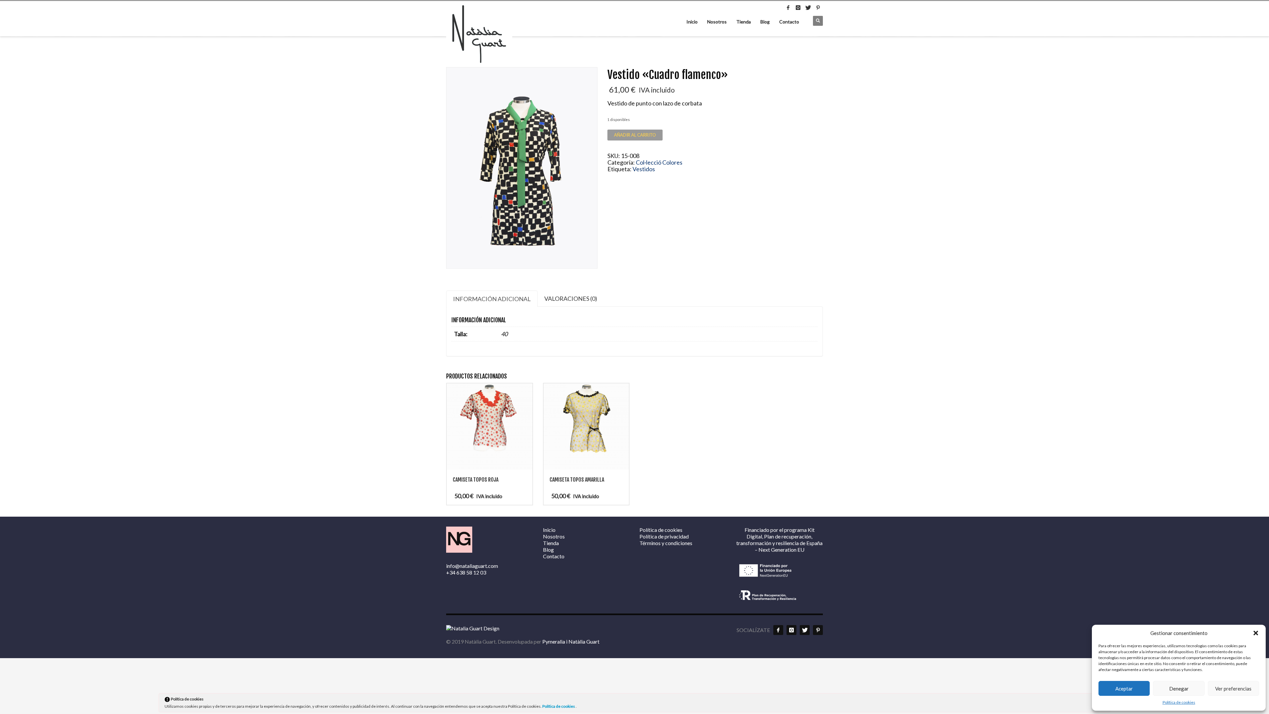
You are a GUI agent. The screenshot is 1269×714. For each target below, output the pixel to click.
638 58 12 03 (471, 572)
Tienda (743, 21)
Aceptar (1124, 689)
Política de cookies (1179, 702)
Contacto (789, 21)
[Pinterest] (818, 8)
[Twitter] (808, 8)
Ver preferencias (1233, 689)
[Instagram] (798, 8)
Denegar (1179, 689)
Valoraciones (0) (570, 298)
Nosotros (717, 21)
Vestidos (644, 169)
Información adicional (492, 298)
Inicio (692, 21)
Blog (765, 21)
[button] (1255, 633)
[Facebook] (788, 8)
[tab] (492, 299)
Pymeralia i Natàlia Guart (570, 641)
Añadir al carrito (635, 135)
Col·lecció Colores (659, 162)
